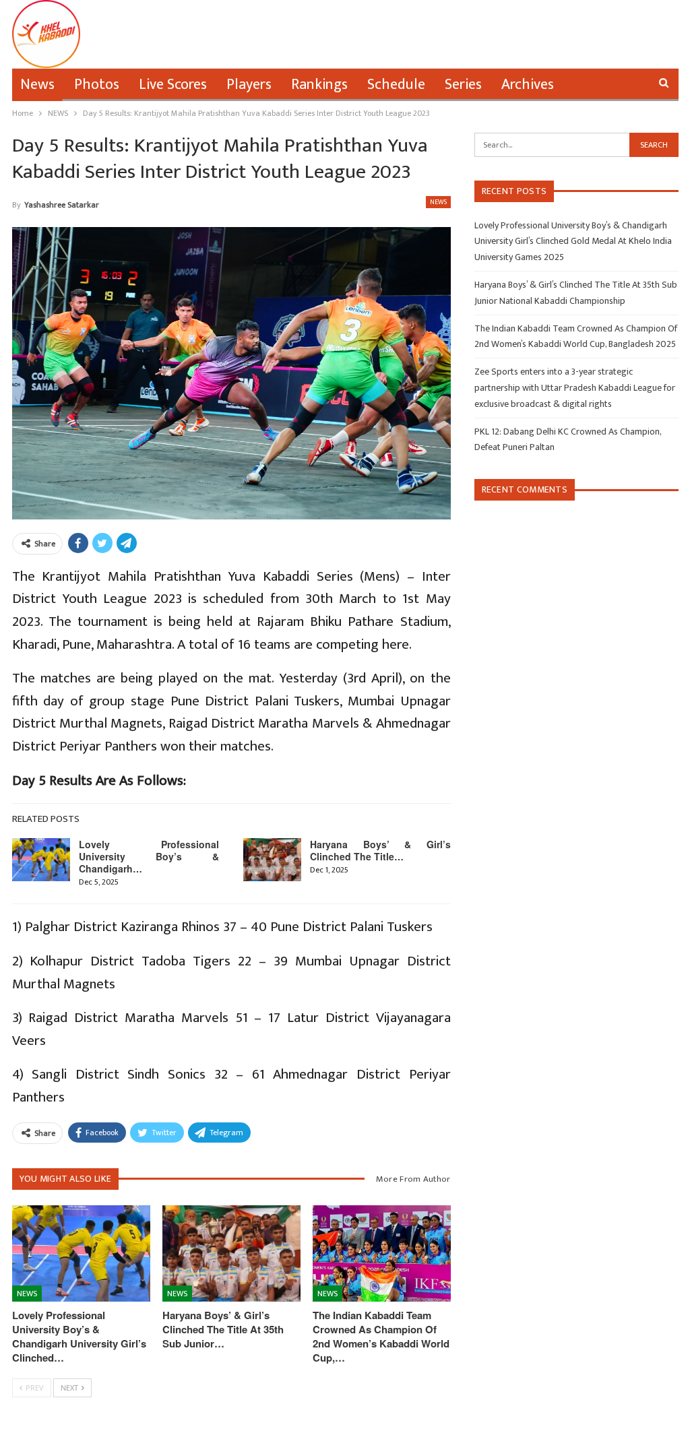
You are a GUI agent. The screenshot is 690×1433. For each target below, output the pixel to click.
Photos (96, 84)
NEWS (438, 202)
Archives (527, 84)
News (37, 84)
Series (463, 84)
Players (249, 84)
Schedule (396, 84)
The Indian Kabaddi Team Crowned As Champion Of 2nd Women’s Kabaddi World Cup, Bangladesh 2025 (575, 336)
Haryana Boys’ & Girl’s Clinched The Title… (380, 850)
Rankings (319, 84)
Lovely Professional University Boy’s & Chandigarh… (149, 856)
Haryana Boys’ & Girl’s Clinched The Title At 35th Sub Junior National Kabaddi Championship (575, 293)
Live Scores (173, 84)
